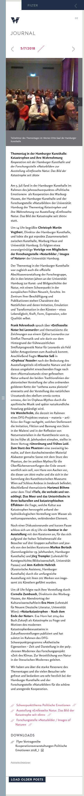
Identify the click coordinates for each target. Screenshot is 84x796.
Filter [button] (33, 5)
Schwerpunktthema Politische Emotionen (43, 705)
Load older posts (27, 780)
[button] (3, 398)
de (76, 18)
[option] (44, 102)
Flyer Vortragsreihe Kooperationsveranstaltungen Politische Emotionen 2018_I (41, 746)
